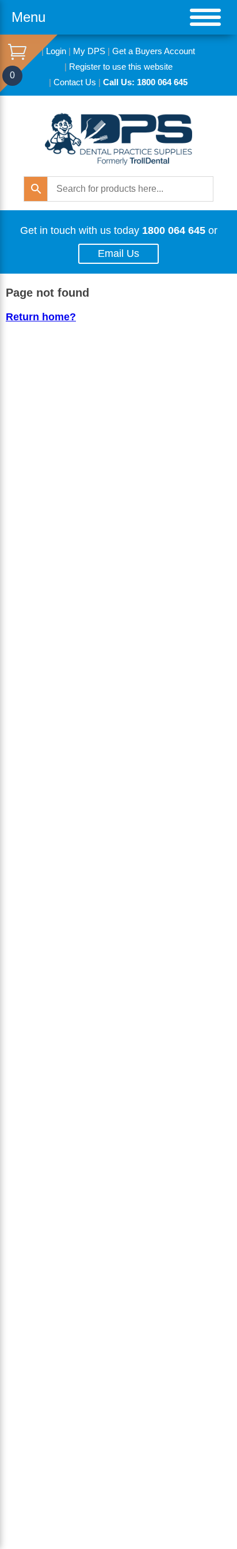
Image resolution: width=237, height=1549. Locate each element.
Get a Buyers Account (153, 51)
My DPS (89, 51)
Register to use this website (121, 66)
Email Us (118, 253)
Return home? (41, 317)
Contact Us (74, 82)
